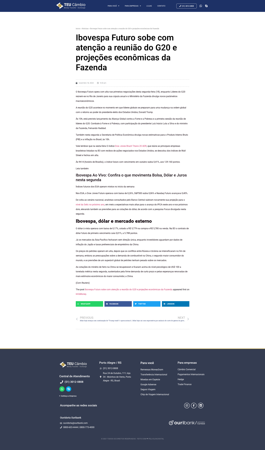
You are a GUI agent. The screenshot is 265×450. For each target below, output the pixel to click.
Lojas (149, 6)
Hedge (181, 379)
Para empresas (131, 6)
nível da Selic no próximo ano (90, 204)
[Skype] (68, 389)
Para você (112, 6)
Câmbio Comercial (187, 369)
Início (78, 28)
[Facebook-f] (194, 405)
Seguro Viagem (148, 389)
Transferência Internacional (154, 374)
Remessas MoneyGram (152, 369)
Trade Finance (184, 384)
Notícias (85, 28)
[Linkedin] (200, 405)
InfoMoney (81, 294)
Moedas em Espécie (150, 379)
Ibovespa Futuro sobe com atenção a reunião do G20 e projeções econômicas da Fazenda (128, 289)
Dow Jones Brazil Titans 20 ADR (131, 146)
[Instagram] (187, 405)
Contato (161, 6)
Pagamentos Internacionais (191, 374)
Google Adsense (148, 384)
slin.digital (158, 439)
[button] (89, 304)
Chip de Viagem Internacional (155, 394)
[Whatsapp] (62, 389)
